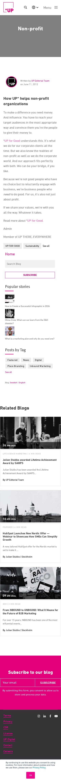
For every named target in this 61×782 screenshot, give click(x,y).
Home (10, 254)
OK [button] (30, 775)
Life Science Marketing (15, 453)
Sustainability (32, 245)
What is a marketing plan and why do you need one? (29, 338)
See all (46, 245)
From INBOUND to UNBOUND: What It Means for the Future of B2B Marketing (30, 611)
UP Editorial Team (40, 80)
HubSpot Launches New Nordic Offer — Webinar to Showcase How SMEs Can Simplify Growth (30, 536)
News (26, 359)
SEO (4, 604)
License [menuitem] (8, 733)
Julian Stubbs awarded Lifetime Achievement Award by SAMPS (30, 461)
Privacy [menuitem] (7, 721)
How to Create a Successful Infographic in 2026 (27, 306)
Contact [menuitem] (7, 745)
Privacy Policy (39, 767)
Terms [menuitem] (7, 715)
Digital (38, 359)
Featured (12, 359)
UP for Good (12, 140)
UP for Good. (35, 220)
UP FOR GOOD (12, 245)
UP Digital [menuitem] (9, 739)
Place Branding (15, 366)
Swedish (13, 382)
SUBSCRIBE (30, 275)
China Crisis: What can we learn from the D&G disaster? (26, 322)
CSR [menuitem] (5, 727)
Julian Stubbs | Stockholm (19, 556)
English (22, 382)
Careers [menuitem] (8, 751)
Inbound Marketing (40, 366)
